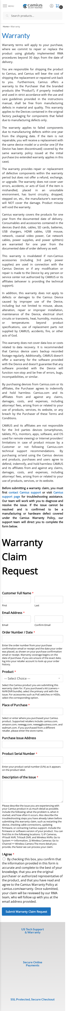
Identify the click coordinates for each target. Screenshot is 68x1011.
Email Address (13, 613)
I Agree (8, 839)
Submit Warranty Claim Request (26, 896)
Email (5, 625)
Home (6, 26)
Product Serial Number (19, 738)
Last (37, 605)
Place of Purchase (16, 705)
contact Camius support (25, 492)
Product (9, 672)
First (4, 605)
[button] (58, 6)
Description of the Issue (20, 762)
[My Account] (51, 6)
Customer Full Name (18, 593)
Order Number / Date (18, 632)
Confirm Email (42, 625)
